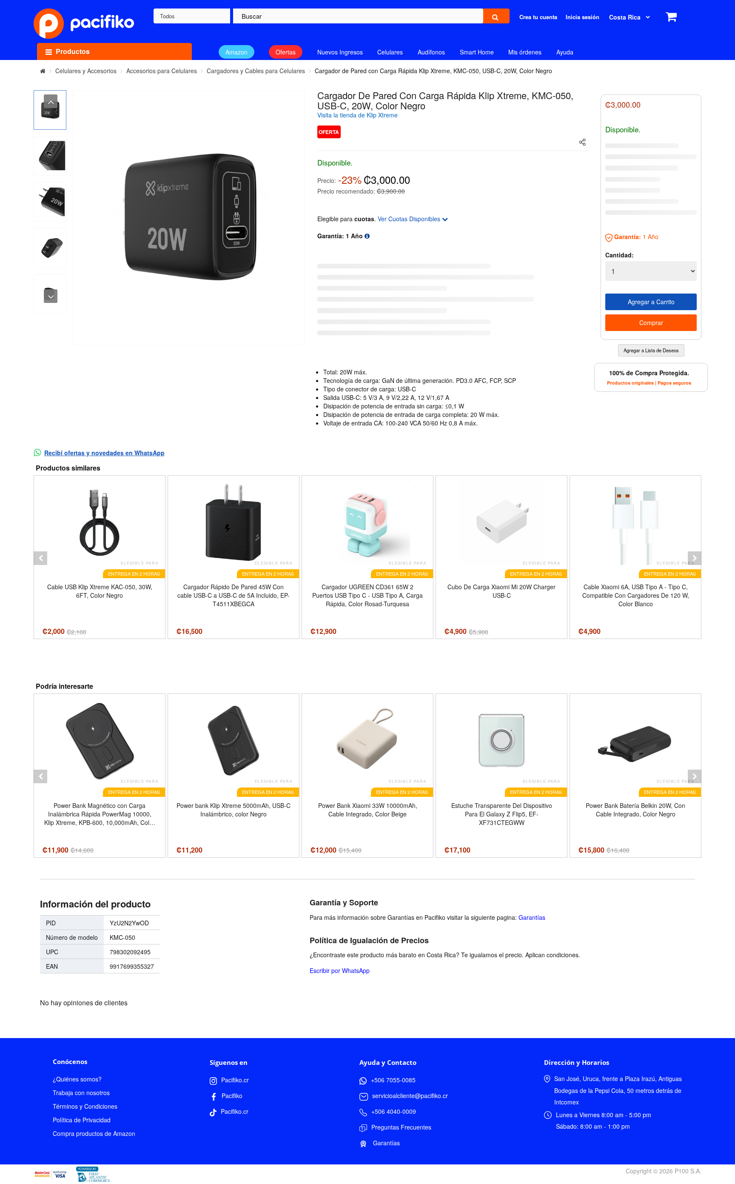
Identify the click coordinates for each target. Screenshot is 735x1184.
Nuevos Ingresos (340, 52)
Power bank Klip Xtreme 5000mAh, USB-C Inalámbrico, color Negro (234, 809)
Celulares (390, 52)
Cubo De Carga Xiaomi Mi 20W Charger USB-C (501, 590)
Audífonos (431, 52)
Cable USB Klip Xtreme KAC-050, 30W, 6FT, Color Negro (99, 590)
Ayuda (564, 52)
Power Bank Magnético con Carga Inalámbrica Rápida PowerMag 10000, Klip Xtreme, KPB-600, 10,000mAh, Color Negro (99, 814)
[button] (40, 558)
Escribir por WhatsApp (340, 970)
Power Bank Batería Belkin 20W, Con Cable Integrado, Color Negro (635, 809)
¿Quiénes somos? (77, 1079)
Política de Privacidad (82, 1120)
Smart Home (477, 52)
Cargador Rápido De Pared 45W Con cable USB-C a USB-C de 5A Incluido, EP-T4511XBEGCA (233, 595)
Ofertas (286, 52)
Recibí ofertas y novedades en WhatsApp (104, 452)
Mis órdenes (524, 52)
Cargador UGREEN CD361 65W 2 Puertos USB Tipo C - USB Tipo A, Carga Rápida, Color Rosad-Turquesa (367, 595)
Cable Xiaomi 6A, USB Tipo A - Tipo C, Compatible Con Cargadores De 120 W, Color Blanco (635, 595)
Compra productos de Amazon (94, 1133)
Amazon (236, 52)
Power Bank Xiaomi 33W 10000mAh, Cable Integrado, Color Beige (367, 809)
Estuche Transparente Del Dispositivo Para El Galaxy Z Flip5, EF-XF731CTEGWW (501, 814)
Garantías (531, 917)
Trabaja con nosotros (81, 1092)
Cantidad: (619, 255)
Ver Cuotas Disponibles (410, 218)
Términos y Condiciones (85, 1106)
